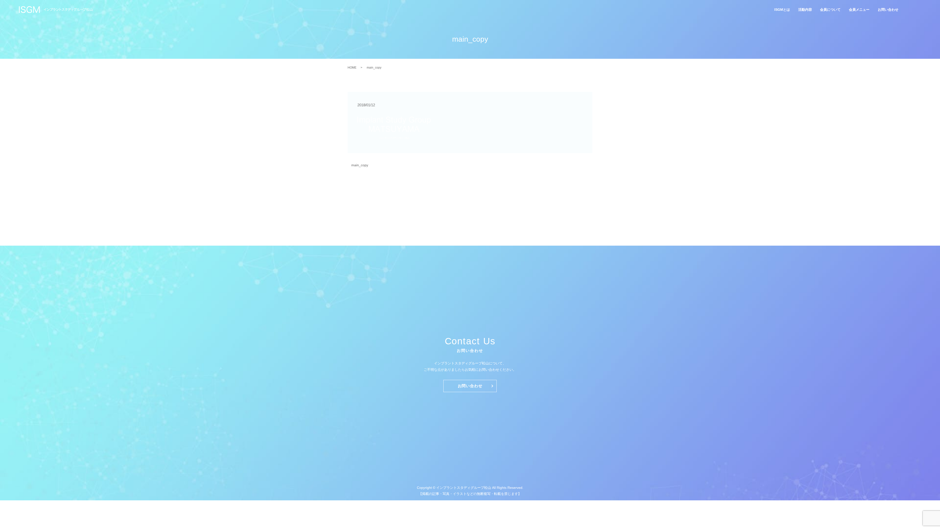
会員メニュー (859, 10)
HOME (352, 67)
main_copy (359, 165)
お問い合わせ (888, 10)
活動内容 (805, 10)
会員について (830, 10)
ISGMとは (782, 10)
